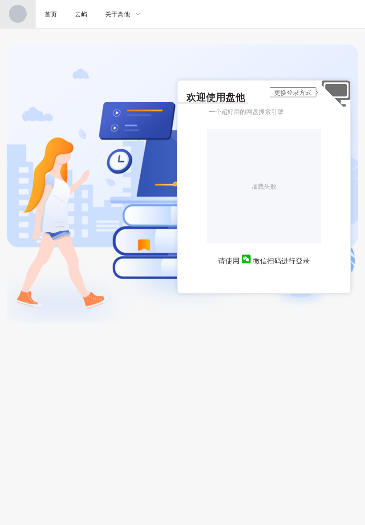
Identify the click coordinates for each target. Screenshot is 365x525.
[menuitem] (18, 14)
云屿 (81, 13)
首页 (51, 13)
